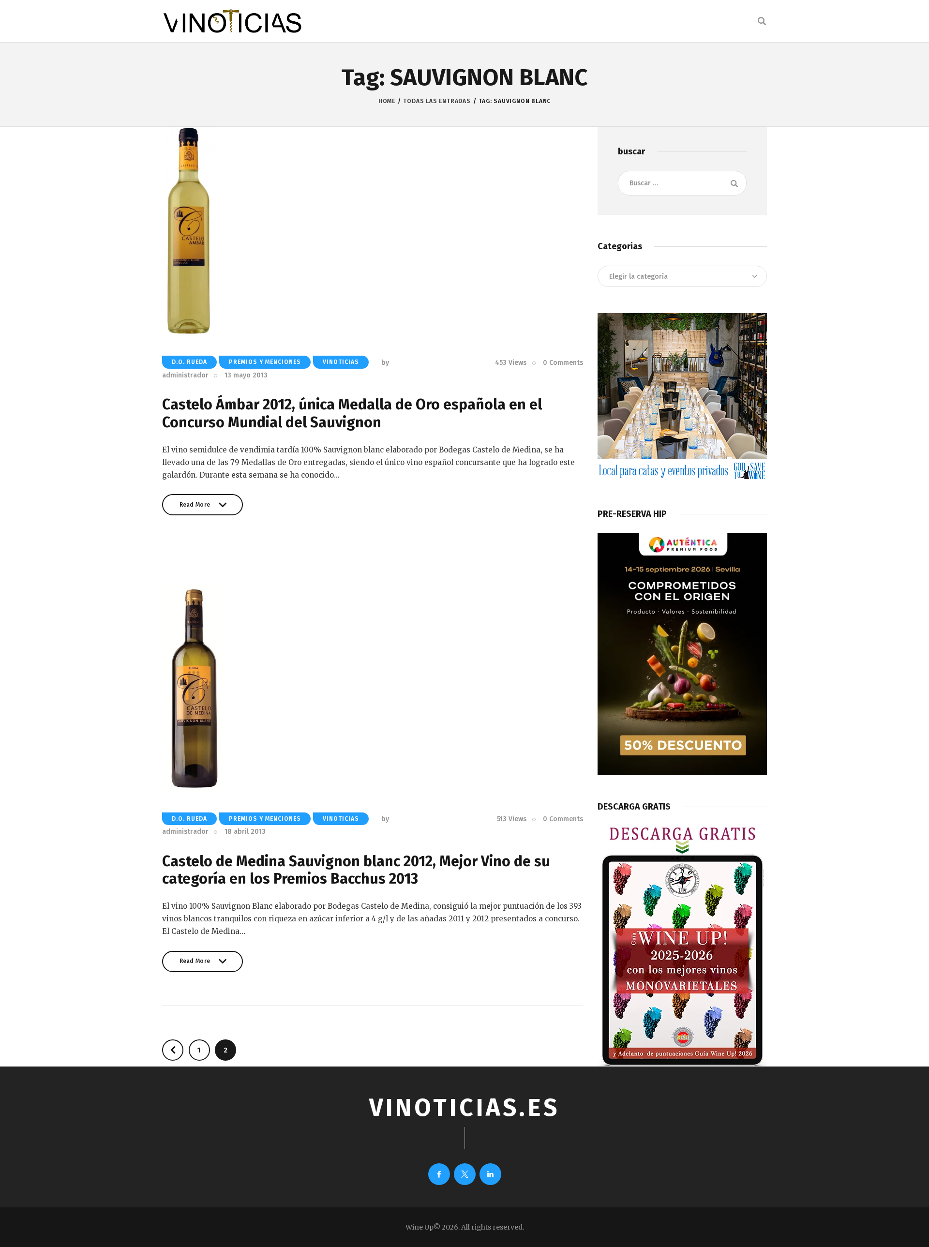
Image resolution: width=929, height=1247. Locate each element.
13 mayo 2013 (246, 375)
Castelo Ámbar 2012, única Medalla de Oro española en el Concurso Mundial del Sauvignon (352, 413)
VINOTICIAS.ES (464, 1108)
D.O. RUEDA (189, 362)
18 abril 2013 (245, 831)
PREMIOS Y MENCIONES (265, 362)
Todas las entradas (436, 101)
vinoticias (341, 362)
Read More (195, 508)
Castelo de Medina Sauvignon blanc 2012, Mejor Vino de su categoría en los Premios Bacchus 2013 (356, 870)
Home (386, 101)
